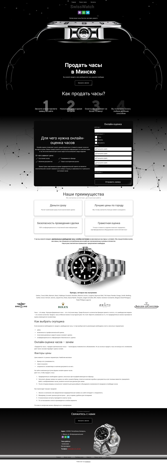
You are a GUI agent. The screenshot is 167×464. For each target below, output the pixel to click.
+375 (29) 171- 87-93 (74, 449)
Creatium (87, 461)
